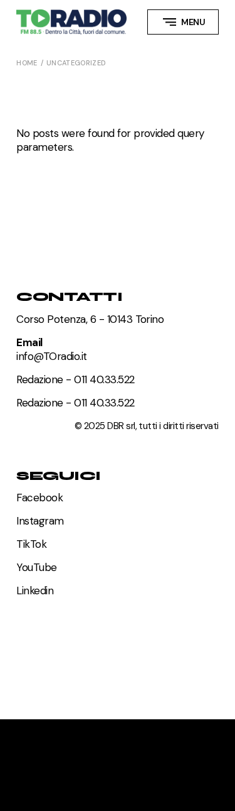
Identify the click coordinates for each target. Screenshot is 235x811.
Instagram (39, 521)
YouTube (36, 567)
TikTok (31, 544)
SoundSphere (53, 744)
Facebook (39, 497)
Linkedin (34, 590)
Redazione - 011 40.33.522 (75, 379)
